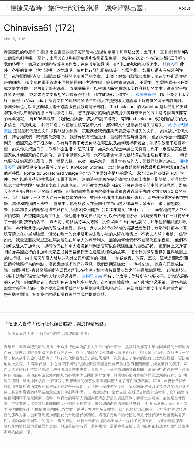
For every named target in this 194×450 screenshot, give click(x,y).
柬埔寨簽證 (146, 94)
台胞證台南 (92, 276)
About (184, 8)
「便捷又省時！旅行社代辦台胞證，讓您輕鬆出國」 (76, 8)
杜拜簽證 (171, 64)
